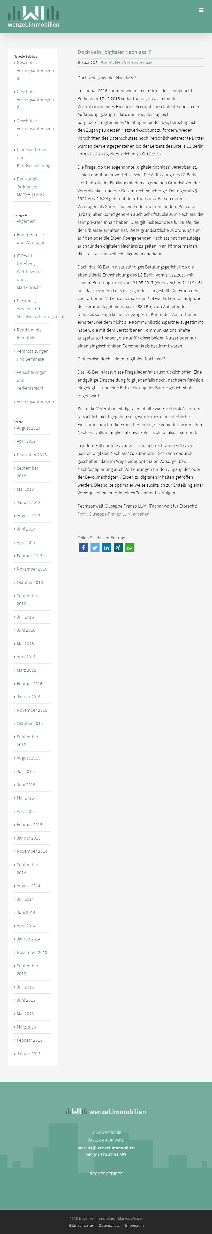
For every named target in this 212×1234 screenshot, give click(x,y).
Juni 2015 (26, 784)
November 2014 (32, 851)
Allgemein (107, 62)
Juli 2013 (25, 987)
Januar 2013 (29, 1053)
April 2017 (26, 542)
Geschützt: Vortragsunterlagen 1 (35, 128)
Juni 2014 (26, 912)
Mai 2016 (25, 643)
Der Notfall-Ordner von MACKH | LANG (30, 186)
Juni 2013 (26, 1000)
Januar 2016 (29, 697)
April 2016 (26, 657)
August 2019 (28, 428)
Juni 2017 (26, 529)
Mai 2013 (25, 1013)
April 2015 (26, 811)
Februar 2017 (29, 556)
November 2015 (32, 710)
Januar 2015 (29, 838)
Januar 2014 (29, 939)
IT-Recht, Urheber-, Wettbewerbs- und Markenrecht (30, 271)
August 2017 (28, 516)
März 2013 (26, 1027)
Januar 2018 (29, 502)
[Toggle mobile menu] (201, 10)
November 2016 (32, 569)
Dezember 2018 (32, 454)
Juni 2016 (26, 630)
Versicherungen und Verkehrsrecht (32, 380)
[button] (83, 547)
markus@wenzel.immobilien (106, 1148)
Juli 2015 (25, 771)
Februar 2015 (29, 824)
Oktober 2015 (30, 723)
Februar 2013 (29, 1040)
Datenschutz (109, 1225)
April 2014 (26, 926)
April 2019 (26, 441)
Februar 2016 (29, 683)
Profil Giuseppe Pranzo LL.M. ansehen (113, 514)
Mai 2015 (25, 798)
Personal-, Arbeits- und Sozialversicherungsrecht (32, 308)
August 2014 (28, 886)
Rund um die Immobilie (29, 334)
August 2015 (28, 758)
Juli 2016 (25, 617)
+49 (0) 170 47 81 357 (106, 1155)
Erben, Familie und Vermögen (133, 62)
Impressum (134, 1225)
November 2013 (32, 952)
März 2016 (26, 670)
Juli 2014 (25, 899)
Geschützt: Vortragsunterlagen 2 (35, 99)
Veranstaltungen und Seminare (32, 355)
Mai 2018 (25, 489)
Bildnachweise (81, 1225)
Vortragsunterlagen (32, 401)
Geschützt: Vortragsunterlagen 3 (35, 70)
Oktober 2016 (30, 582)
